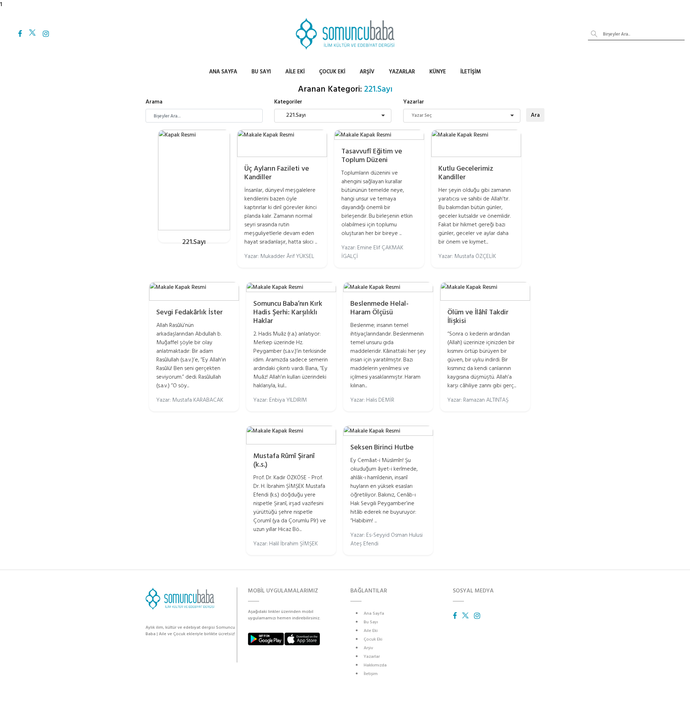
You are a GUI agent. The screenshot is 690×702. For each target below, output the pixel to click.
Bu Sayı (261, 71)
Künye (437, 71)
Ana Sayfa (223, 71)
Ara (535, 115)
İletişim (470, 71)
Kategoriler (288, 102)
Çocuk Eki (332, 71)
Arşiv (367, 71)
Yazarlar (402, 71)
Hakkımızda (375, 665)
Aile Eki (295, 71)
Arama (154, 102)
